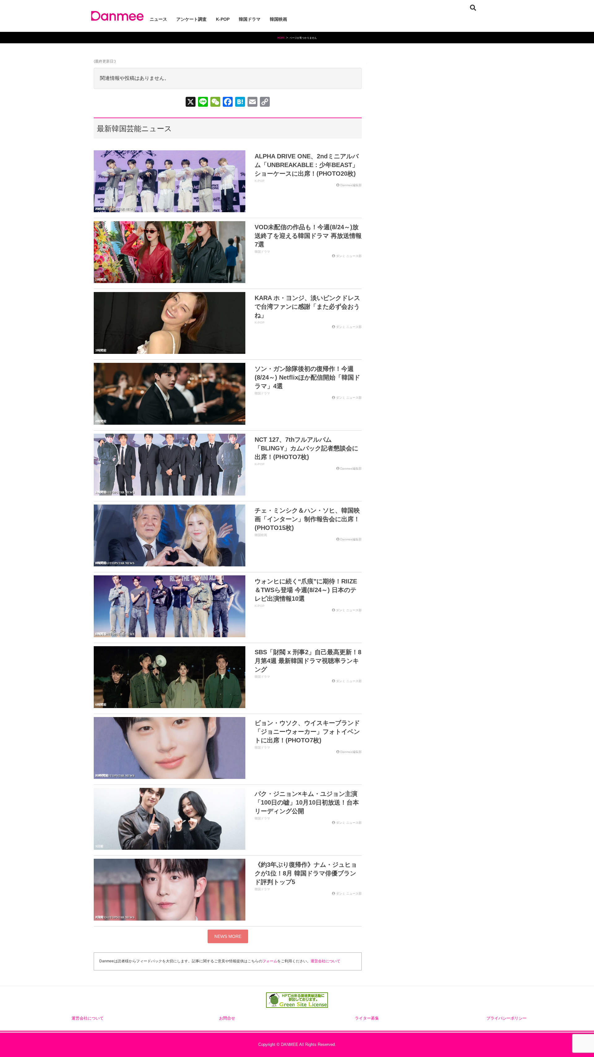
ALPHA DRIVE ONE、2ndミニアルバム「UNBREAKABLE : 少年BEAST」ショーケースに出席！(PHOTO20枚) (307, 165)
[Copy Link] (265, 102)
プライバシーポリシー (506, 1018)
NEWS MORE (227, 936)
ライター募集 (367, 1018)
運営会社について (325, 961)
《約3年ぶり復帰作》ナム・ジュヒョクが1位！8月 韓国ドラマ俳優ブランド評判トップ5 (306, 873)
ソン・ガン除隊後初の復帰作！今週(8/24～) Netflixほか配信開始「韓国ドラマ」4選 (307, 377)
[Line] (203, 102)
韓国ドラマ (262, 251)
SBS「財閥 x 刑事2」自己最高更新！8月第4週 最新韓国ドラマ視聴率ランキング (308, 661)
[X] (190, 102)
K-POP (260, 181)
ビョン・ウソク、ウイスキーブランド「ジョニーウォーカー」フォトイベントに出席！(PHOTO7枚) (307, 732)
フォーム (269, 961)
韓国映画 (261, 535)
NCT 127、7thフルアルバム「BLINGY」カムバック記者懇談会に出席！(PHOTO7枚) (306, 448)
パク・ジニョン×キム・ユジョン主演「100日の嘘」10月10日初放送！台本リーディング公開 (307, 802)
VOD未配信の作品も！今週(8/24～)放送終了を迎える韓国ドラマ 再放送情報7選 (308, 236)
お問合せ (227, 1018)
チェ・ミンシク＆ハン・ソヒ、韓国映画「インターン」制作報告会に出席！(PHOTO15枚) (307, 519)
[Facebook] (228, 102)
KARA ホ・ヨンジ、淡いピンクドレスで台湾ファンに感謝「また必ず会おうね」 (307, 306)
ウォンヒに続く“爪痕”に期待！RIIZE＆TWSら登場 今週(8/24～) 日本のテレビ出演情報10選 (306, 590)
